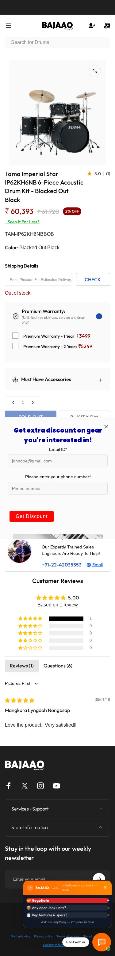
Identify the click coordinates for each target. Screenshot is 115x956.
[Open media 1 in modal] (95, 71)
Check (93, 279)
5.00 (73, 598)
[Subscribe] (99, 879)
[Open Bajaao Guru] (101, 942)
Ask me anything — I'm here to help (67, 922)
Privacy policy (43, 936)
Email (97, 564)
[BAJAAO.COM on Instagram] (40, 785)
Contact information (57, 945)
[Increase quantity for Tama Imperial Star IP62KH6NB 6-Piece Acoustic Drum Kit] (32, 402)
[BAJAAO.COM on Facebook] (8, 785)
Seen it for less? (22, 222)
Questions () (58, 666)
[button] (30, 618)
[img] (19, 700)
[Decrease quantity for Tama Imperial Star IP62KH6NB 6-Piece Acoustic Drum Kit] (13, 402)
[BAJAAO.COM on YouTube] (56, 785)
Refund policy (20, 936)
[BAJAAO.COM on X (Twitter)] (24, 785)
